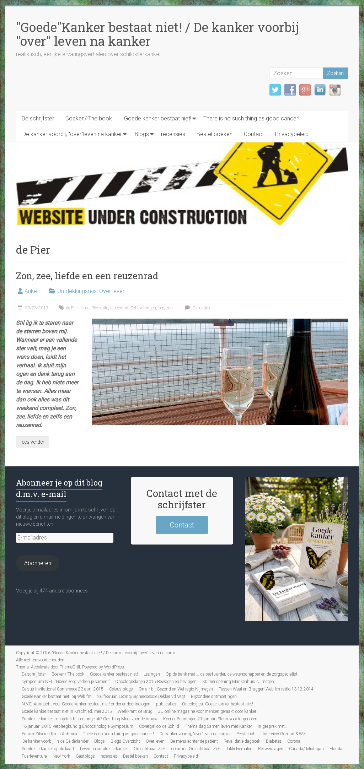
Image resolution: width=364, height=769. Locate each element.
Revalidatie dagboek (242, 741)
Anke (31, 291)
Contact (254, 134)
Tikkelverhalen (239, 748)
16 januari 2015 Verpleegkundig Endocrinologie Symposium (77, 726)
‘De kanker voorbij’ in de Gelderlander (55, 741)
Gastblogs (85, 756)
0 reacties (201, 307)
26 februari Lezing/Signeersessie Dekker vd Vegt (141, 696)
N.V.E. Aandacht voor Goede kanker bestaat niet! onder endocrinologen (86, 704)
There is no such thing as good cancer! (251, 118)
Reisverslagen (270, 748)
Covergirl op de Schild (159, 726)
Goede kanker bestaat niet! (157, 118)
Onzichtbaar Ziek (150, 748)
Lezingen (152, 674)
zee (161, 307)
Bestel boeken (214, 134)
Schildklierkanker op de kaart (48, 748)
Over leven (112, 291)
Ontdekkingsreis (77, 291)
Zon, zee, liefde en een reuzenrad (87, 276)
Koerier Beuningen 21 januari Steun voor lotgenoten (210, 718)
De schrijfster (38, 118)
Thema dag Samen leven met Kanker (218, 726)
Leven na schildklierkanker (104, 748)
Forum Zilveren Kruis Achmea (49, 733)
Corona (293, 741)
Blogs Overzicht (125, 741)
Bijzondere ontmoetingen (214, 696)
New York (61, 756)
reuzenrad (119, 307)
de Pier (71, 307)
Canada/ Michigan (306, 748)
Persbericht (246, 733)
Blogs (142, 134)
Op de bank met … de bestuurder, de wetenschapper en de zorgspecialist (232, 674)
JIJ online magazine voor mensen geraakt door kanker (207, 711)
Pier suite (99, 307)
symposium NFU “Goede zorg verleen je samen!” (65, 681)
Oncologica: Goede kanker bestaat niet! (217, 704)
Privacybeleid (292, 134)
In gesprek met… (273, 726)
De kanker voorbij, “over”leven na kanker (72, 134)
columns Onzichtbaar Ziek (196, 748)
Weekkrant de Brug (135, 711)
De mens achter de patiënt (194, 741)
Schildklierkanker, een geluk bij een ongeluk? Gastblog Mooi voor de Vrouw (89, 718)
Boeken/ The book (88, 118)
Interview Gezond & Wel (284, 733)
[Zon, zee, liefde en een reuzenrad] (220, 322)
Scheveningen (143, 307)
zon (169, 307)
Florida (336, 748)
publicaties (166, 704)
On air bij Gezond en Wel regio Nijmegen (176, 689)
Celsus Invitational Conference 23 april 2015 (62, 689)
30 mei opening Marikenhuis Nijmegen (238, 681)
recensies (173, 134)
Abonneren (37, 563)
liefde (84, 307)
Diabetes (274, 741)
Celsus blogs (121, 689)
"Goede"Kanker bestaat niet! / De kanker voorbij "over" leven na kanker (157, 33)
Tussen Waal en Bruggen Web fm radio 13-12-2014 (266, 689)
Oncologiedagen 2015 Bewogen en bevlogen (156, 681)
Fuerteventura (34, 756)
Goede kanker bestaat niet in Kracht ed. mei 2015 (67, 711)
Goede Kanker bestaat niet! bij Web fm (57, 696)
